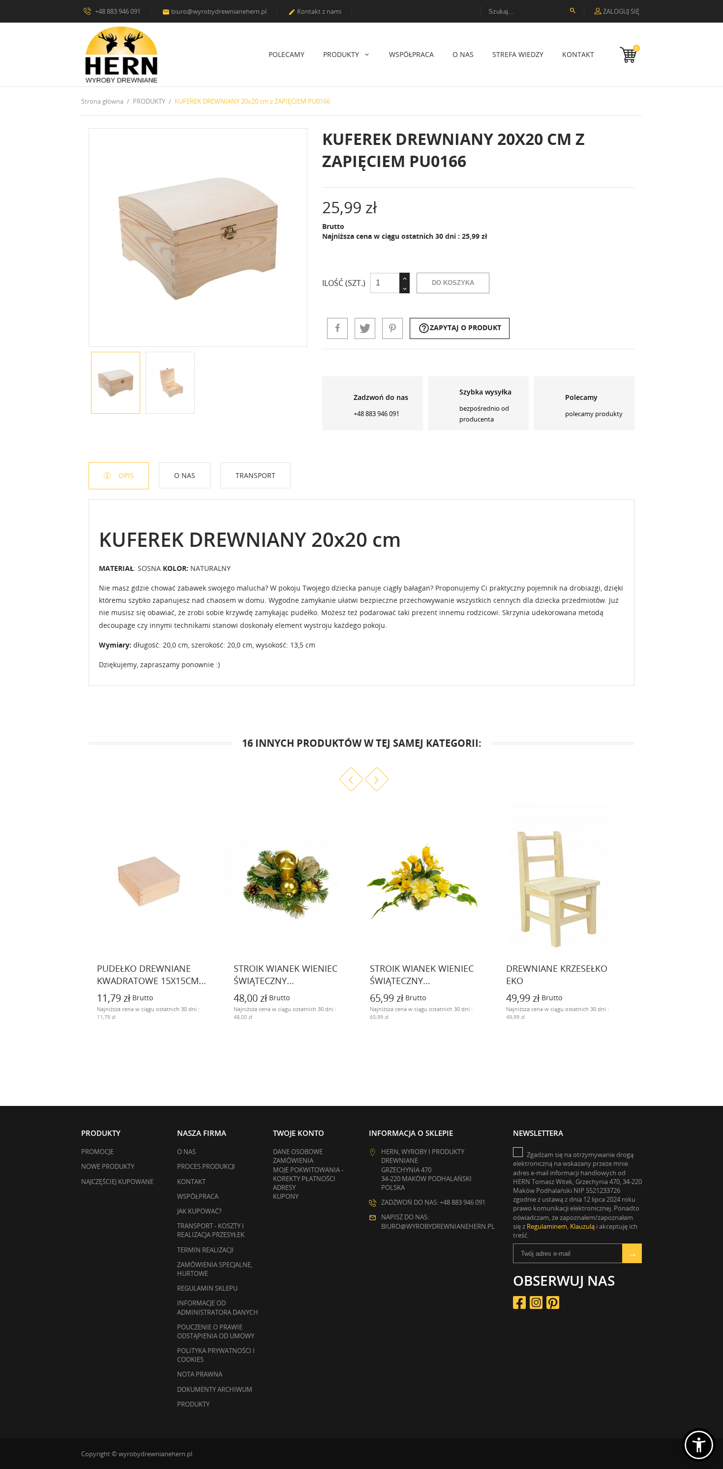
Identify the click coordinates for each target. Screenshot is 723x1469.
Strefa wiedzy (517, 54)
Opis (125, 475)
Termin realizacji (205, 1249)
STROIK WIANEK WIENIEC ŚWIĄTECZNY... (285, 974)
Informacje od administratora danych (217, 1307)
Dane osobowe (298, 1151)
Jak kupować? (199, 1211)
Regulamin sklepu (207, 1288)
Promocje (97, 1151)
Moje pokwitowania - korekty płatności (308, 1174)
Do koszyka (453, 282)
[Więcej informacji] (89, 1016)
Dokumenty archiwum (214, 1389)
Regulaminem (547, 1226)
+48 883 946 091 (117, 11)
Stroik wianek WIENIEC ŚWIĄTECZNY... (422, 974)
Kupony (286, 1196)
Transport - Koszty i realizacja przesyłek (210, 1230)
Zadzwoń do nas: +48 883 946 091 (433, 1202)
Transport (255, 475)
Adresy (284, 1187)
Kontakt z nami (314, 11)
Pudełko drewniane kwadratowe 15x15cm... (151, 974)
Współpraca (411, 54)
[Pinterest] (392, 328)
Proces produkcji (206, 1166)
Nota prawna (199, 1374)
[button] (699, 1445)
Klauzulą (582, 1226)
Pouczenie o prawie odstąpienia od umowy (215, 1331)
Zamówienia (293, 1160)
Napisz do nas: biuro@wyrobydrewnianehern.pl (438, 1221)
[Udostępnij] (337, 328)
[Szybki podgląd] (204, 1016)
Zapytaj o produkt (459, 328)
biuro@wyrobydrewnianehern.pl (214, 11)
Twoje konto (298, 1133)
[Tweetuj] (365, 328)
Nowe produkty (107, 1166)
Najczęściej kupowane (117, 1181)
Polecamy (286, 54)
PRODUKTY (342, 54)
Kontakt (578, 54)
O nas (463, 54)
